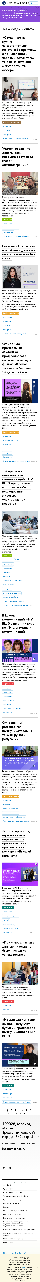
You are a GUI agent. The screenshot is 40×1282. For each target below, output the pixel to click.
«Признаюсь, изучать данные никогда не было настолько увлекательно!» (18, 948)
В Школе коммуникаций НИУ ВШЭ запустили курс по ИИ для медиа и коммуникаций (18, 623)
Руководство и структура (12, 1192)
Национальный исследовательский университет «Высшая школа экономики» (18, 11)
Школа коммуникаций (18, 3)
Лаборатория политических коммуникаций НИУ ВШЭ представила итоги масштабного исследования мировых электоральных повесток (17, 487)
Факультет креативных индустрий (16, 15)
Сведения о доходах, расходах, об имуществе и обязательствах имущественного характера (16, 1224)
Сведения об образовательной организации (19, 1229)
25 (32, 1113)
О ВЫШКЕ (7, 1185)
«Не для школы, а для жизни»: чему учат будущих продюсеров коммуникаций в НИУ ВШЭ (19, 1027)
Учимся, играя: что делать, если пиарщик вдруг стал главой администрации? (17, 156)
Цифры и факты (9, 1189)
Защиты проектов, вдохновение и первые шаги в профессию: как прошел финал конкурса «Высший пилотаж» (16, 843)
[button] (14, 1182)
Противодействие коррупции (14, 1218)
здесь (14, 1266)
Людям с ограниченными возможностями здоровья (18, 1234)
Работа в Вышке (8, 1242)
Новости (18, 17)
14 (24, 1113)
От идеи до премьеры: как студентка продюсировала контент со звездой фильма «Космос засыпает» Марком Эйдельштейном (16, 357)
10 (8, 1113)
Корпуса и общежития (11, 1203)
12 (16, 1113)
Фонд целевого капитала (12, 1214)
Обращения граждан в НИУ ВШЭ (15, 1211)
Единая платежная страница (13, 1239)
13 (20, 1113)
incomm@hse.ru (14, 1148)
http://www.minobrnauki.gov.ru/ (14, 1253)
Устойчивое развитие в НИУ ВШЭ (15, 1196)
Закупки (6, 1207)
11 (12, 1113)
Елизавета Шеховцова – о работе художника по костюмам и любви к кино (19, 252)
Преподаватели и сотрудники (14, 1200)
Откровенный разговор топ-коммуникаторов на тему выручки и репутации (17, 730)
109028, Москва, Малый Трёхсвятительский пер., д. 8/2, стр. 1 (18, 1130)
